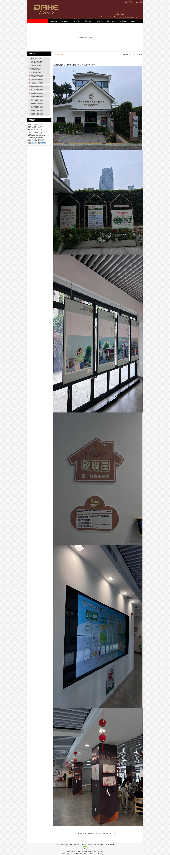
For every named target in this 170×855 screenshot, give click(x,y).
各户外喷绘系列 (36, 72)
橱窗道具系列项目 (37, 114)
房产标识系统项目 (37, 90)
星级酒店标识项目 (37, 86)
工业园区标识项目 (37, 104)
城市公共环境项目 (37, 79)
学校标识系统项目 (37, 97)
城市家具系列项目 (37, 110)
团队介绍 (77, 21)
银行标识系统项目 (37, 107)
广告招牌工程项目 (37, 76)
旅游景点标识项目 (37, 93)
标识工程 (100, 21)
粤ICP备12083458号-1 (106, 845)
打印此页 (107, 833)
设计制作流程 (111, 21)
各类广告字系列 (36, 58)
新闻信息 (88, 21)
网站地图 (85, 849)
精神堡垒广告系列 (37, 62)
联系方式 (134, 21)
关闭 (114, 833)
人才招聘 (123, 21)
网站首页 (53, 21)
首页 (134, 54)
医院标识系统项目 (37, 100)
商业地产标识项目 (37, 83)
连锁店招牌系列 (36, 69)
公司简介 (65, 21)
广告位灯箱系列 (36, 65)
